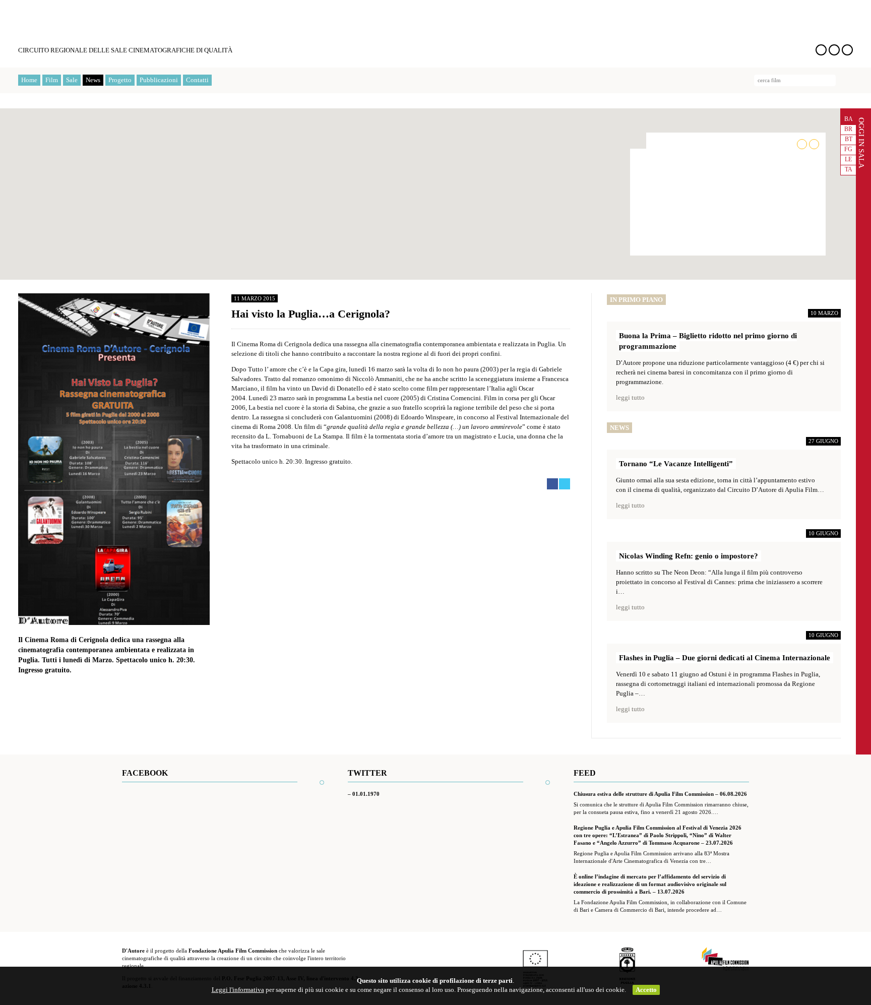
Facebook (821, 49)
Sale (72, 80)
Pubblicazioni (159, 80)
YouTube (847, 49)
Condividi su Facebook (552, 483)
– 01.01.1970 (364, 794)
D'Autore (104, 27)
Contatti (197, 80)
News (93, 80)
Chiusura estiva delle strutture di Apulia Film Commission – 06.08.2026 (660, 794)
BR (848, 129)
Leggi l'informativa (238, 989)
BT (848, 139)
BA (848, 118)
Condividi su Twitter (564, 483)
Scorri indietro (802, 144)
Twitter (834, 49)
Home (29, 80)
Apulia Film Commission (725, 959)
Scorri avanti (814, 144)
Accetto (646, 989)
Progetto (120, 80)
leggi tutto (630, 397)
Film (51, 80)
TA (848, 169)
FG (848, 149)
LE (848, 159)
